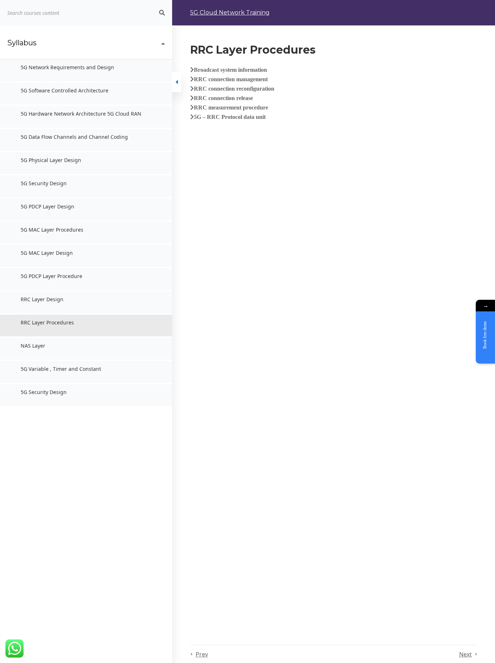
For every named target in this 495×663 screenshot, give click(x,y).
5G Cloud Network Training (230, 12)
